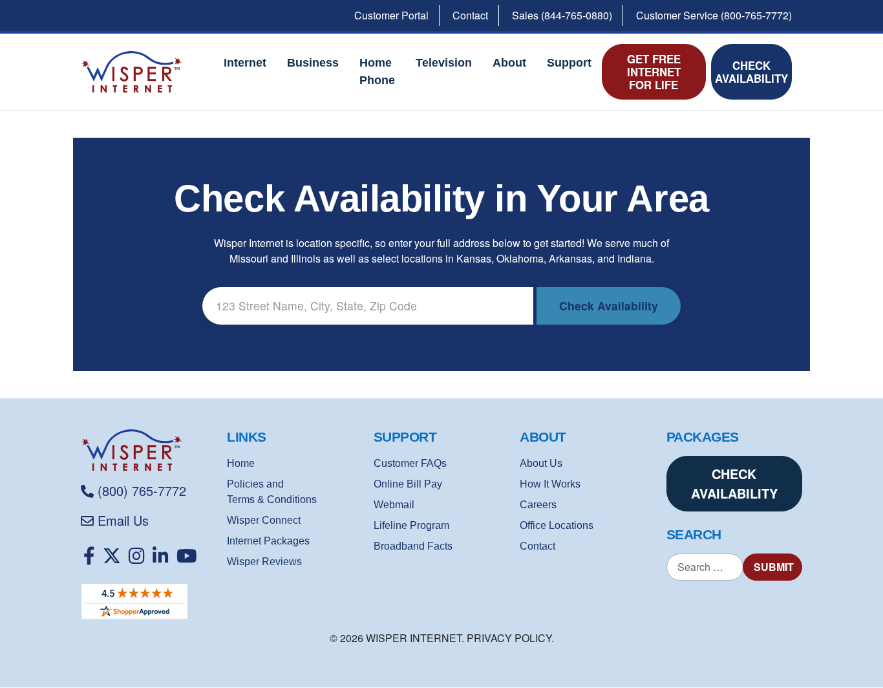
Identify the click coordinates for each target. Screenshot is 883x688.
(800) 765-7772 (142, 490)
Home (241, 463)
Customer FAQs (410, 463)
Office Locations (556, 525)
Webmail (394, 504)
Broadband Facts (413, 546)
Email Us (123, 520)
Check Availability (751, 72)
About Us (541, 463)
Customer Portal (391, 15)
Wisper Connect (264, 520)
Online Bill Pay (408, 483)
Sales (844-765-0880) (562, 15)
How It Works (550, 483)
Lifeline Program (411, 525)
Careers (538, 504)
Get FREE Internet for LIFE (654, 71)
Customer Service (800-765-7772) (714, 15)
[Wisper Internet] (149, 450)
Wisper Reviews (264, 561)
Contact (470, 15)
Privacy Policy (509, 637)
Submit (774, 566)
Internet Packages (268, 540)
